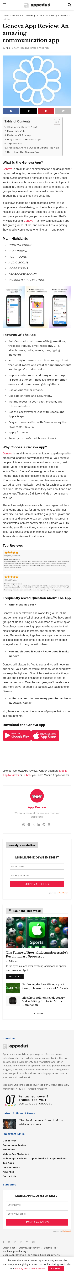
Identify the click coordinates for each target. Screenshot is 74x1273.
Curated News (11, 1167)
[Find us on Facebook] (3, 1242)
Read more (16, 976)
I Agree (55, 1268)
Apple (12, 945)
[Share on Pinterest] (46, 111)
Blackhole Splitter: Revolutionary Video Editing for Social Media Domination (43, 1001)
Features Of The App (19, 135)
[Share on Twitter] (28, 111)
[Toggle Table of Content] (55, 122)
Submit (27, 775)
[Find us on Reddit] (27, 1242)
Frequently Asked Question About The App (33, 147)
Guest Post (9, 1140)
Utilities (6, 19)
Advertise (8, 1171)
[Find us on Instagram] (21, 1242)
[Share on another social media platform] (63, 111)
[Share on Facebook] (11, 111)
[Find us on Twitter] (9, 1242)
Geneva (7, 169)
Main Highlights (16, 131)
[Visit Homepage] (37, 5)
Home (6, 15)
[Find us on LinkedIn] (15, 1242)
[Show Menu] (4, 5)
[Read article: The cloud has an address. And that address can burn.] (9, 1124)
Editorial (13, 961)
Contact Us (9, 1176)
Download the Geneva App (23, 152)
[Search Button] (69, 5)
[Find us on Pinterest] (33, 1242)
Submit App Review (14, 1145)
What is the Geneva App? (22, 127)
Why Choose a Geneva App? (24, 139)
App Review (12, 48)
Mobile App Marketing (16, 1154)
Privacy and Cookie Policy (29, 1268)
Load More (37, 1013)
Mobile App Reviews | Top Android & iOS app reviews (40, 15)
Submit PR (9, 1149)
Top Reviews (15, 143)
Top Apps (8, 1162)
